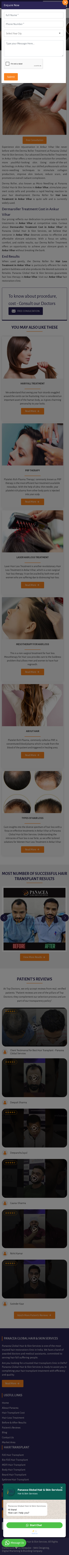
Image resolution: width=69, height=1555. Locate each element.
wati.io (35, 1533)
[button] (34, 1525)
